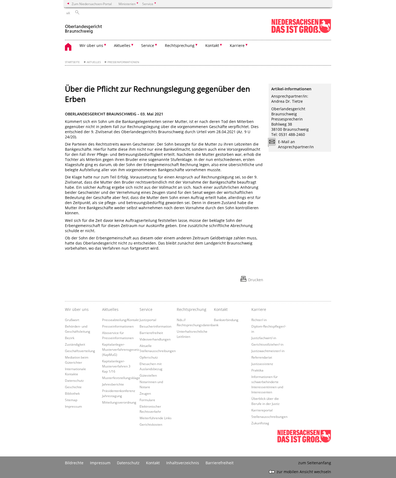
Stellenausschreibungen (269, 416)
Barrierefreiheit (151, 333)
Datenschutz (74, 380)
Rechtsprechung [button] (179, 45)
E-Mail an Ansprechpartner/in (296, 144)
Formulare (147, 400)
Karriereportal (262, 410)
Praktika (257, 370)
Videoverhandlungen (155, 339)
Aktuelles (94, 62)
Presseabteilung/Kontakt (120, 320)
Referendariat (261, 357)
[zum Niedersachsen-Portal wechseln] (301, 32)
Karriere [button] (237, 45)
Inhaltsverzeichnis (182, 462)
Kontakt (221, 309)
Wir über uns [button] (91, 45)
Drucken (255, 279)
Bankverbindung (226, 320)
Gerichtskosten (151, 424)
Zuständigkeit (75, 344)
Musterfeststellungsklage (121, 378)
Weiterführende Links (156, 418)
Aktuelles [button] (122, 45)
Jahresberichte (113, 384)
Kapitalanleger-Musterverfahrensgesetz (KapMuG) (120, 349)
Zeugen (145, 393)
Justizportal (148, 320)
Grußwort (72, 320)
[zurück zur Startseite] (83, 27)
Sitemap (71, 400)
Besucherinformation (155, 326)
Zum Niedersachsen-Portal (92, 4)
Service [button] (147, 45)
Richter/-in (259, 320)
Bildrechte (74, 462)
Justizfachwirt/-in (263, 338)
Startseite (72, 62)
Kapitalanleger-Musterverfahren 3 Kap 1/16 (116, 366)
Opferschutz (149, 357)
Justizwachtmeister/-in (267, 351)
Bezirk (69, 338)
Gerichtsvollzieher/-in (267, 344)
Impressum (73, 406)
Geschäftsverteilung (80, 351)
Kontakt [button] (212, 45)
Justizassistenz (262, 364)
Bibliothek (72, 393)
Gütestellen (148, 375)
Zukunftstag (260, 423)
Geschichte (73, 387)
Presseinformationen (123, 62)
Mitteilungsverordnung (119, 402)
